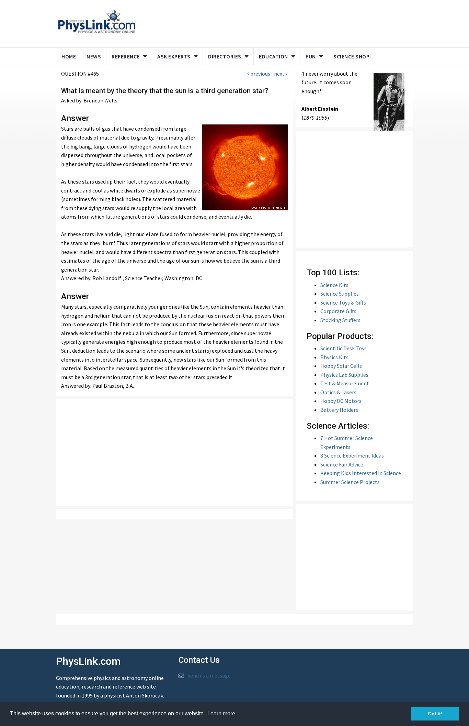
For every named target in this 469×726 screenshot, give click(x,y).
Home (68, 56)
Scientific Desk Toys (343, 348)
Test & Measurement (344, 383)
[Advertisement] (273, 22)
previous (259, 73)
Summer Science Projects (350, 481)
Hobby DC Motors (341, 400)
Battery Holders (339, 409)
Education (273, 56)
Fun (311, 56)
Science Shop (351, 56)
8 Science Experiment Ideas (352, 455)
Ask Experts (174, 56)
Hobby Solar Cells (341, 365)
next (280, 73)
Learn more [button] (221, 713)
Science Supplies (339, 293)
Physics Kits (334, 357)
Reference (126, 56)
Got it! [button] (435, 713)
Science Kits (334, 285)
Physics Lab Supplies (344, 374)
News (94, 56)
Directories (224, 56)
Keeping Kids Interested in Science (360, 473)
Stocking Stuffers (340, 320)
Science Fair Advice (341, 464)
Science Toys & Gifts (343, 302)
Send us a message (209, 675)
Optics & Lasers (338, 392)
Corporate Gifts (338, 311)
